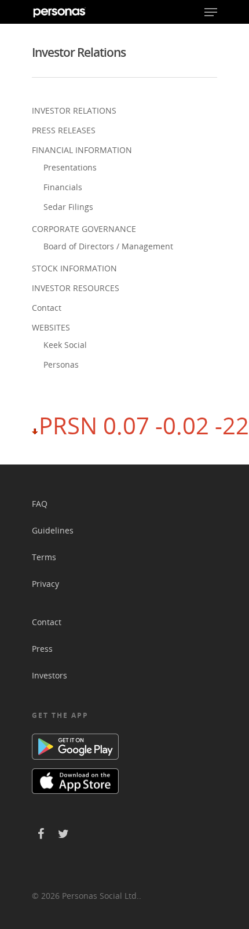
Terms (44, 557)
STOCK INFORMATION (74, 268)
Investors (49, 675)
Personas (61, 364)
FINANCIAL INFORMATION (82, 149)
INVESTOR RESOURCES (75, 287)
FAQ (39, 503)
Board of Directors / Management (108, 246)
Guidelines (53, 530)
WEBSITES (51, 327)
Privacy (45, 583)
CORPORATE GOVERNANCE (84, 228)
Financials (62, 187)
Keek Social (65, 344)
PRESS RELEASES (64, 130)
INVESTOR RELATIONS (74, 110)
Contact (46, 307)
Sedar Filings (68, 206)
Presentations (70, 167)
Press (42, 648)
